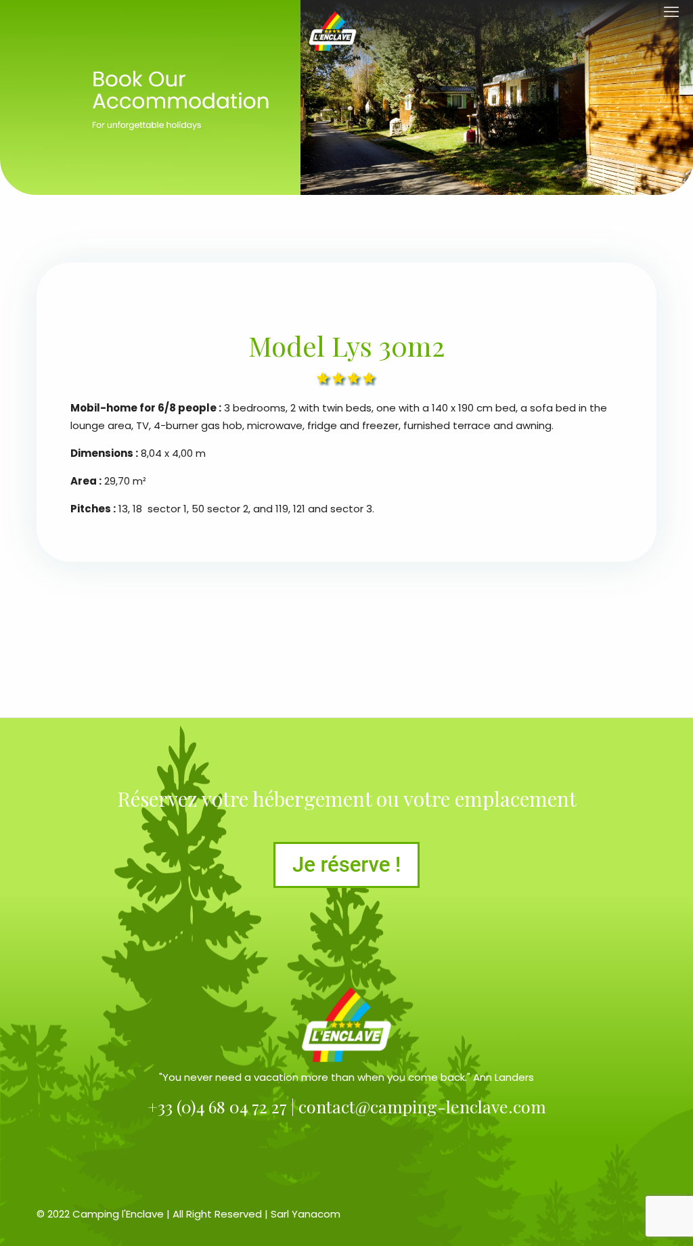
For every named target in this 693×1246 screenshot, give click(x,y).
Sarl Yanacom (305, 1214)
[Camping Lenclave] (332, 30)
